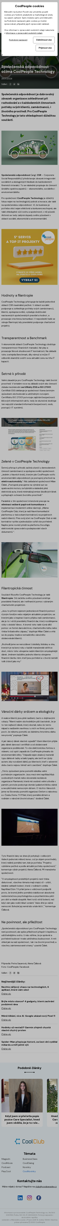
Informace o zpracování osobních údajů (24, 33)
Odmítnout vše (44, 39)
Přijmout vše (45, 47)
